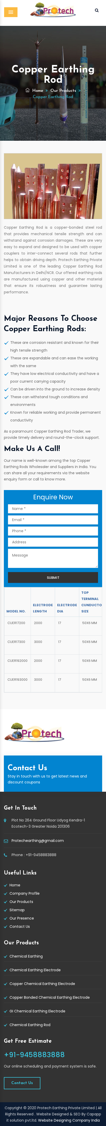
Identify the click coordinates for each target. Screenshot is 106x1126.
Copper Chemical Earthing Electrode (42, 983)
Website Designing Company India (69, 1120)
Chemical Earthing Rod (30, 1024)
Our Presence (22, 918)
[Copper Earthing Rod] (53, 186)
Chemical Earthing (26, 956)
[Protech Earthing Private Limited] (53, 13)
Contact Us (20, 926)
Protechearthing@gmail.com (38, 840)
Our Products (63, 91)
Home (37, 91)
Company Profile (25, 893)
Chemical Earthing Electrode (35, 970)
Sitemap (17, 910)
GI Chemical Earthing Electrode (37, 1011)
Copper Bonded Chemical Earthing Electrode (50, 997)
